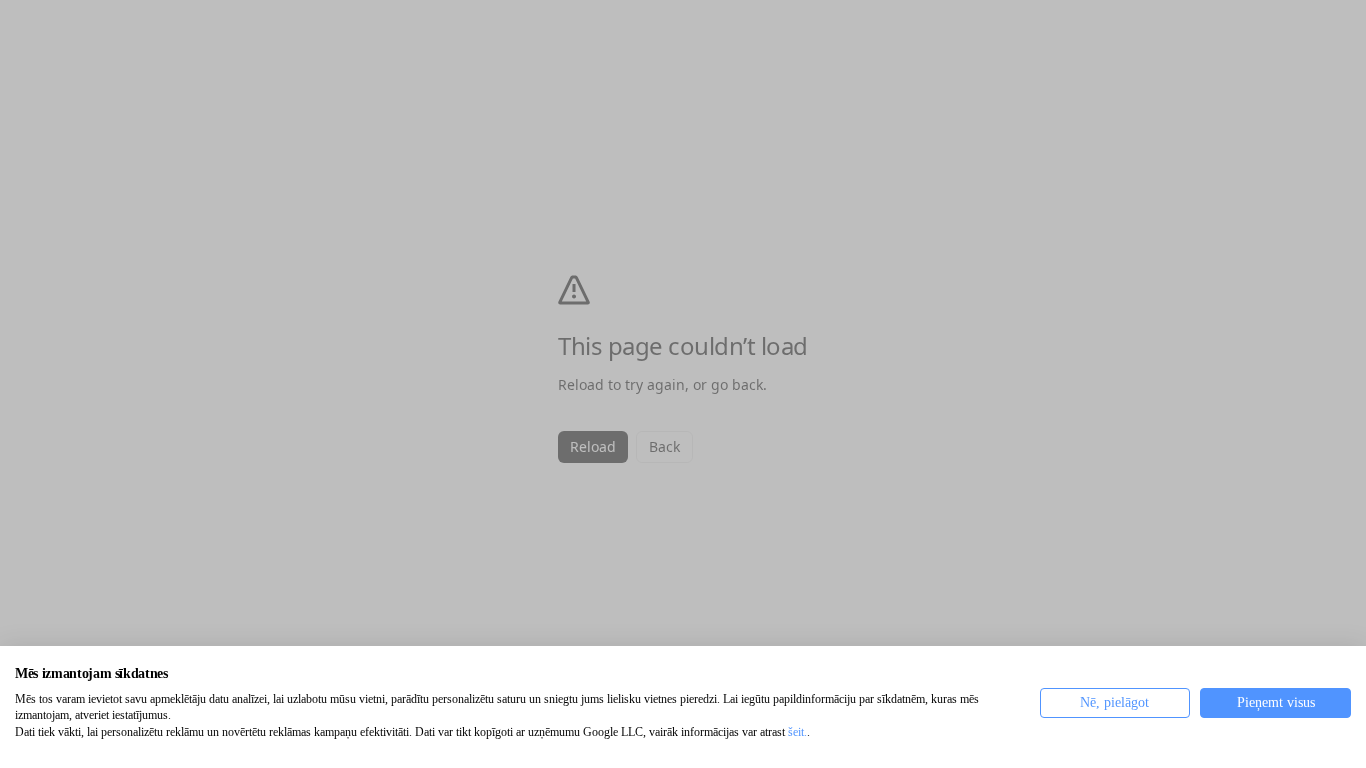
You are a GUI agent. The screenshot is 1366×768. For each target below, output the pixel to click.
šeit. (797, 732)
